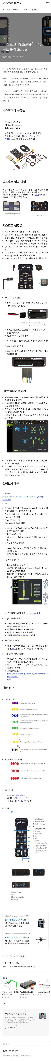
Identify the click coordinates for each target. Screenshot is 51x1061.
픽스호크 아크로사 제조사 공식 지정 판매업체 (17, 937)
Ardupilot (30, 613)
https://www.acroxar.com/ (16, 934)
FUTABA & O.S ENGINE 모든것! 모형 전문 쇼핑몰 (17, 924)
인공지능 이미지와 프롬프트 (10, 1051)
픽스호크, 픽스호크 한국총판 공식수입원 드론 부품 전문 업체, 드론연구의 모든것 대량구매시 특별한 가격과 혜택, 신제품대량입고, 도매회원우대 (17, 942)
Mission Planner (29, 135)
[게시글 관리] (13, 956)
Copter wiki (24, 635)
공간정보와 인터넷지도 (12, 3)
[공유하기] (10, 956)
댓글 (3, 1003)
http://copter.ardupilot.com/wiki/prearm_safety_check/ (27, 675)
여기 (37, 194)
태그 (8, 9)
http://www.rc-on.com (14, 916)
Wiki (34, 613)
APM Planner (10, 138)
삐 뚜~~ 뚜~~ (23, 797)
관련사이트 (6, 1044)
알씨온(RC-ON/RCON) (15, 919)
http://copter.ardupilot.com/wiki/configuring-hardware (22, 498)
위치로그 (26, 9)
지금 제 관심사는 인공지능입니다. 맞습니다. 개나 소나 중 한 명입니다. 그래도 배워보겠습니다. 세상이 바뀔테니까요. (20, 1019)
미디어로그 (16, 9)
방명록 (34, 9)
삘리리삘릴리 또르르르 (22, 795)
